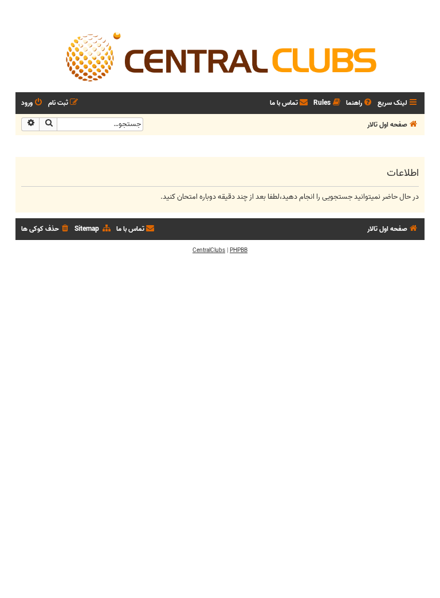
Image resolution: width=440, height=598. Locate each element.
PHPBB (238, 250)
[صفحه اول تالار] (220, 56)
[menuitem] (360, 103)
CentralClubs (208, 250)
